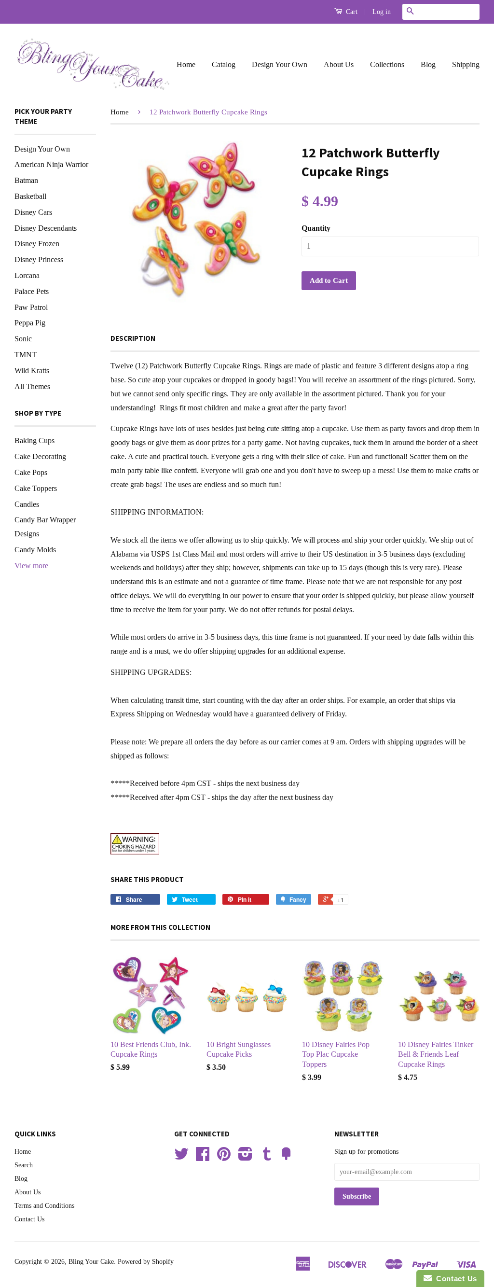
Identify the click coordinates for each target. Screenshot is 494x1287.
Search (23, 1165)
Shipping (466, 64)
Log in (381, 11)
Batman (26, 180)
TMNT (25, 354)
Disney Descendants (45, 228)
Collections (387, 64)
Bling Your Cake (91, 1261)
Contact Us (29, 1219)
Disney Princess (38, 259)
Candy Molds (35, 550)
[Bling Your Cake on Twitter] (181, 1157)
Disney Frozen (36, 243)
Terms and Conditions (44, 1205)
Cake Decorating (40, 456)
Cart (350, 11)
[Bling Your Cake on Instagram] (245, 1157)
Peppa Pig (29, 323)
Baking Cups (34, 440)
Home (186, 64)
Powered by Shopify (146, 1261)
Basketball (30, 196)
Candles (26, 504)
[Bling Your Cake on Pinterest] (224, 1157)
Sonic (23, 339)
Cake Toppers (35, 488)
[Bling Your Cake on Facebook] (202, 1157)
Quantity (316, 228)
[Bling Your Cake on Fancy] (286, 1157)
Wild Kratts (31, 370)
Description (132, 338)
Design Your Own (279, 64)
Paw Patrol (31, 307)
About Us (339, 64)
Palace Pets (31, 291)
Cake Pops (30, 472)
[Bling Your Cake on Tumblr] (267, 1157)
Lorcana (27, 275)
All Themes (32, 386)
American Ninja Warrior (51, 164)
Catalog (223, 64)
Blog (428, 64)
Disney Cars (33, 212)
